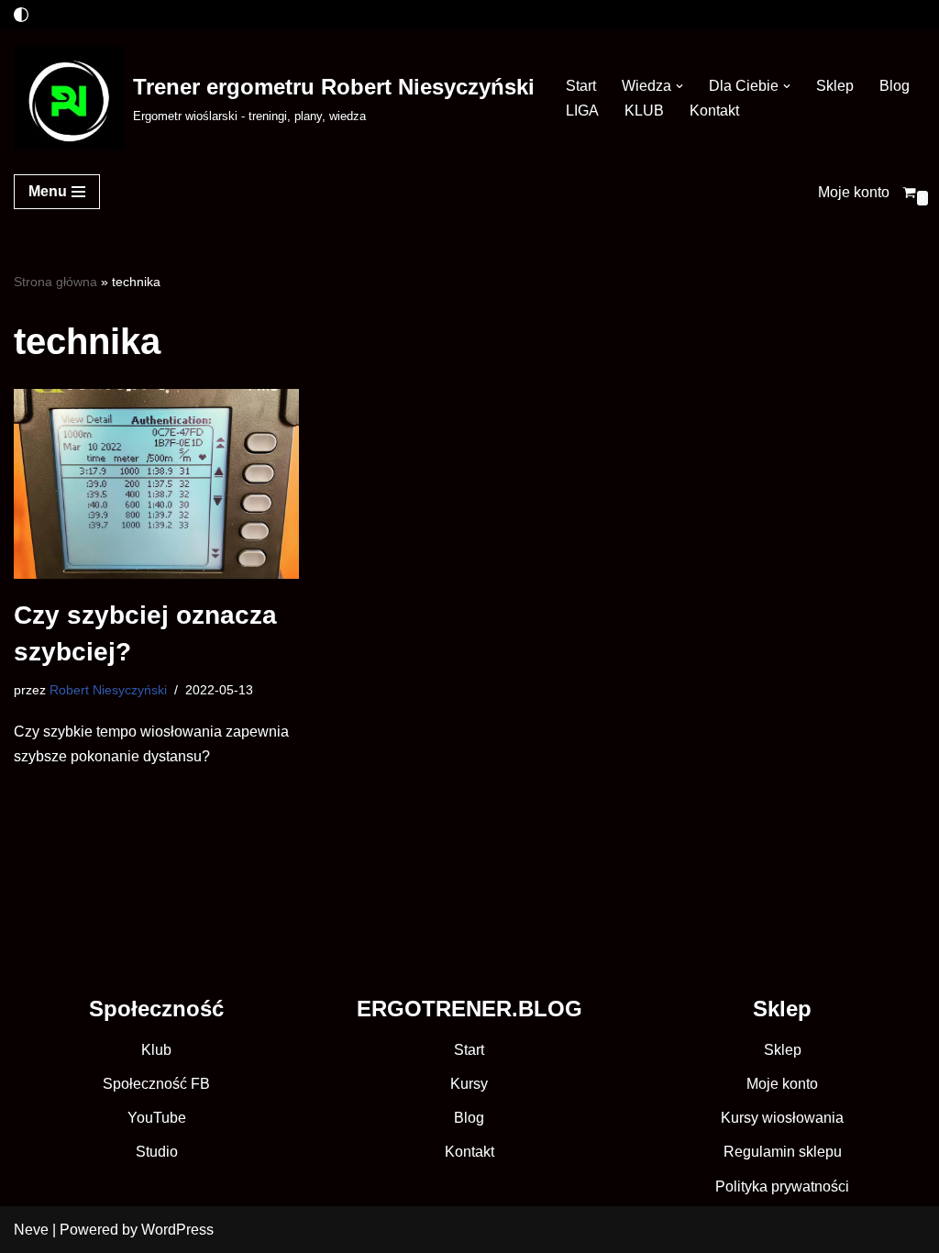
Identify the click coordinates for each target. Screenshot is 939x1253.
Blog (894, 86)
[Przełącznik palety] (21, 14)
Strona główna (55, 281)
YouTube (156, 1117)
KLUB (644, 110)
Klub (156, 1050)
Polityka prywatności (782, 1186)
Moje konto (853, 192)
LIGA (582, 110)
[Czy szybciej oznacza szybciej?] (156, 484)
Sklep (835, 86)
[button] (679, 86)
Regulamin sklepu (783, 1151)
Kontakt (714, 110)
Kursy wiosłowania (782, 1117)
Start (581, 86)
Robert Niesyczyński (108, 689)
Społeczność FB (156, 1084)
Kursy (469, 1084)
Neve (31, 1229)
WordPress (177, 1229)
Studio (157, 1151)
